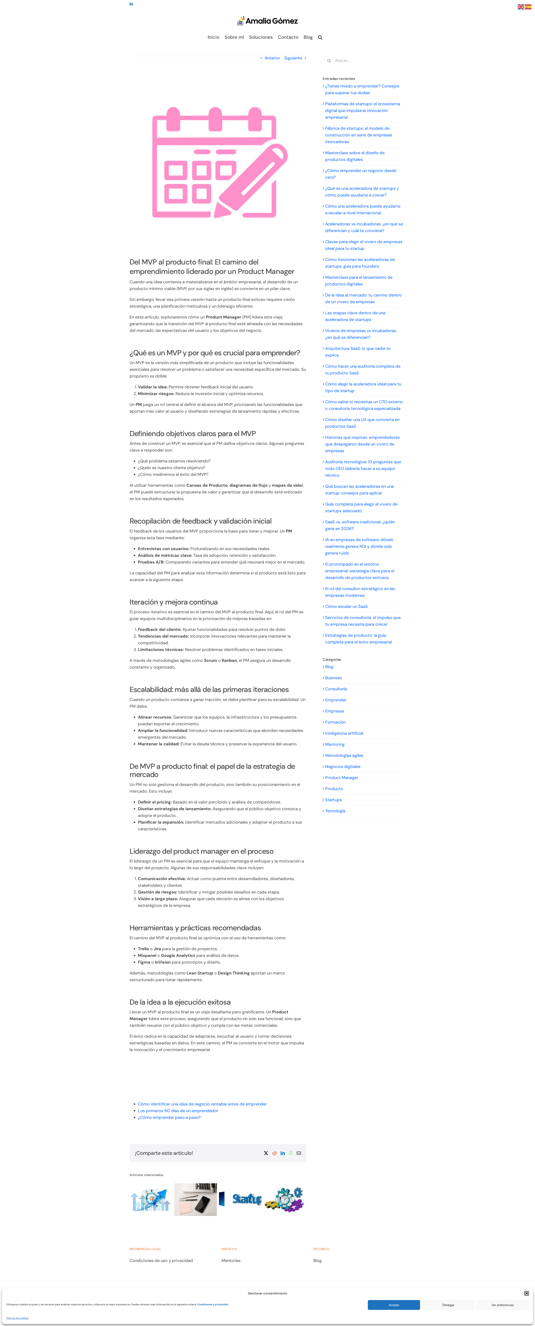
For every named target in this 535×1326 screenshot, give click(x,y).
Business (333, 677)
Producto (334, 788)
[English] (521, 6)
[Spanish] (528, 6)
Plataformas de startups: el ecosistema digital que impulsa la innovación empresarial (362, 110)
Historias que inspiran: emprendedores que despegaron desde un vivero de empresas (362, 444)
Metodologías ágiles (344, 755)
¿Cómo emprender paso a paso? (169, 1117)
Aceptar (394, 1305)
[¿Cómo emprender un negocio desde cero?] (271, 1186)
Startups (333, 799)
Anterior (272, 58)
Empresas (334, 711)
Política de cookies (17, 1318)
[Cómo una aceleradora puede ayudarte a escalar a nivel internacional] (137, 1186)
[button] (527, 1293)
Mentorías (231, 1260)
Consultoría (336, 689)
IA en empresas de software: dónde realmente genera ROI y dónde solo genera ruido (359, 546)
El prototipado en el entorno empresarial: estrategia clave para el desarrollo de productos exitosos (359, 570)
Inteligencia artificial (344, 733)
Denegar (448, 1305)
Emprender (335, 700)
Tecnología (335, 811)
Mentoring (335, 744)
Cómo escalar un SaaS (346, 606)
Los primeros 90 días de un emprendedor (178, 1110)
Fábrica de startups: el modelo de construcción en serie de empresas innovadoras (358, 135)
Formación (335, 722)
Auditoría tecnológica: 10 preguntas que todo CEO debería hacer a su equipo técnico (363, 468)
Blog (329, 666)
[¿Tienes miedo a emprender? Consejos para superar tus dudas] (226, 1186)
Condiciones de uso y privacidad (161, 1260)
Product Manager (341, 777)
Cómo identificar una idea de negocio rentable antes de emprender (202, 1104)
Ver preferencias (503, 1305)
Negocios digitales (342, 766)
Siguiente (293, 58)
